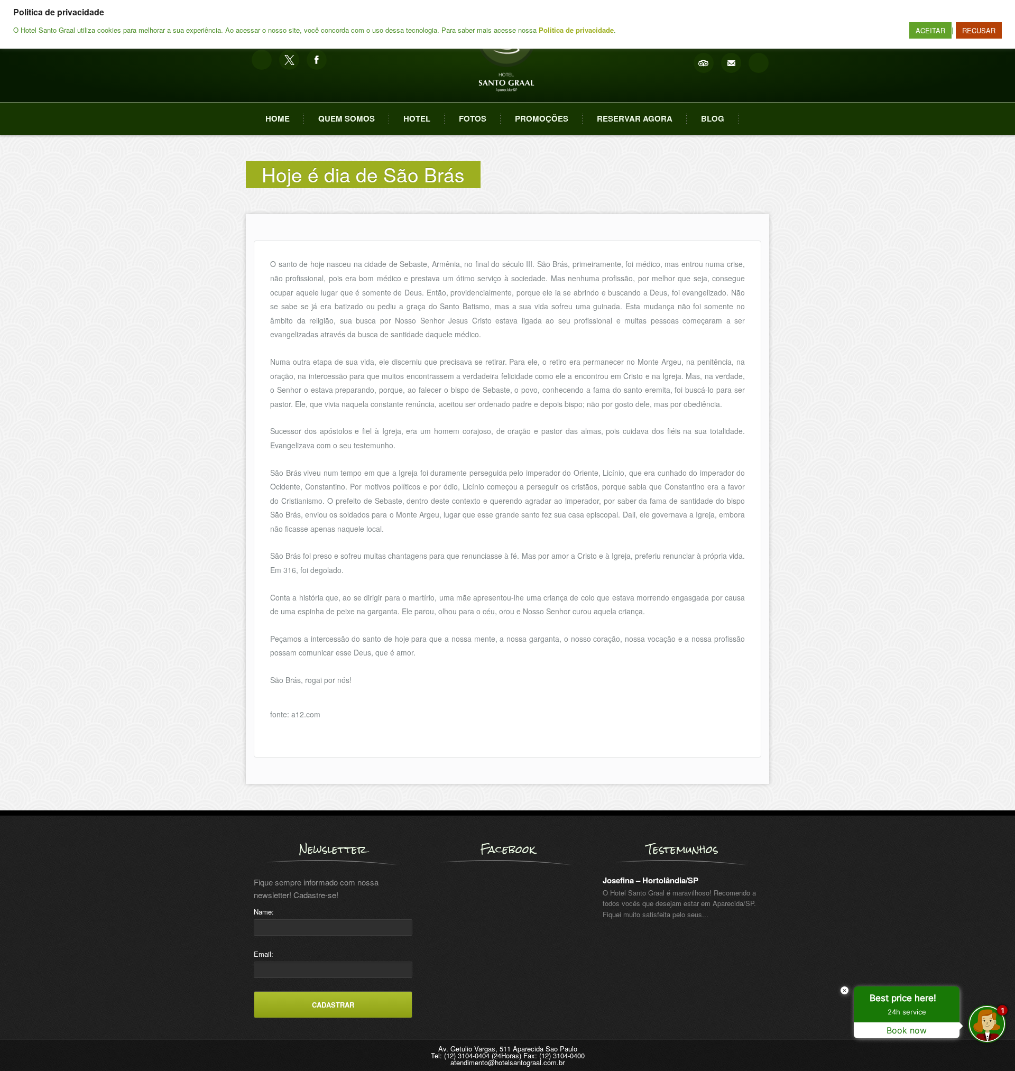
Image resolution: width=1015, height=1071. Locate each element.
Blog (712, 118)
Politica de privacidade (576, 30)
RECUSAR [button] (978, 30)
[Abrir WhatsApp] (26, 1044)
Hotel (416, 118)
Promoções (541, 118)
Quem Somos (346, 118)
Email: (263, 954)
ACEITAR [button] (930, 30)
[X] (289, 60)
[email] (731, 63)
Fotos (472, 118)
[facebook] (317, 60)
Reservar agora (634, 118)
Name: (264, 912)
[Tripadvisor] (704, 63)
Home (277, 118)
